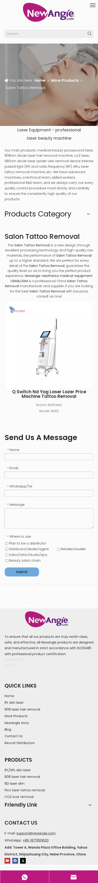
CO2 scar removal (19, 796)
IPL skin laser (14, 702)
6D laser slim (15, 783)
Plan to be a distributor (27, 543)
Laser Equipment (34, 130)
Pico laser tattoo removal (25, 790)
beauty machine (54, 138)
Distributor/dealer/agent (28, 549)
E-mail (10, 833)
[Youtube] (7, 861)
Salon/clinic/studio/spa (27, 554)
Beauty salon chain (24, 560)
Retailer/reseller (73, 549)
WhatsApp (13, 840)
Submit (22, 572)
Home (9, 696)
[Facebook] (15, 861)
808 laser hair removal (22, 709)
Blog (8, 729)
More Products (16, 716)
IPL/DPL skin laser (18, 770)
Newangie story (17, 723)
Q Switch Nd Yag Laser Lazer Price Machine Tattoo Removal (49, 394)
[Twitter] (23, 861)
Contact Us (14, 736)
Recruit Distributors (20, 743)
